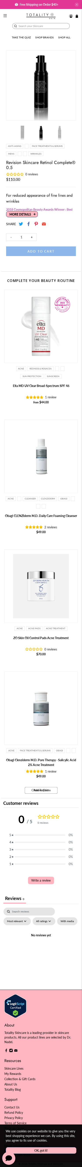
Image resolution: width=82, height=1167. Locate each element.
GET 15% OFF (21, 594)
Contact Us (11, 1107)
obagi (63, 498)
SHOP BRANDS (44, 37)
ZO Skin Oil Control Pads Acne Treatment (41, 638)
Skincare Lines (13, 1068)
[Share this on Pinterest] (36, 224)
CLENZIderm (48, 498)
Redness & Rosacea (41, 368)
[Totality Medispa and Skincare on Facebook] (6, 1051)
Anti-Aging (14, 146)
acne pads (34, 628)
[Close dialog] (77, 564)
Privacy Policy (13, 1118)
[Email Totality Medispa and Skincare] (16, 1051)
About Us (10, 1084)
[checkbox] (67, 921)
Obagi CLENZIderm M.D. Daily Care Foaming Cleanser (41, 516)
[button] (41, 835)
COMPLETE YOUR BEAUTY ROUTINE (41, 280)
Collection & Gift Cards (19, 1079)
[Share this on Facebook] (28, 224)
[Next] (68, 85)
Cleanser (30, 498)
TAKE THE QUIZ (21, 37)
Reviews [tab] (14, 898)
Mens (11, 153)
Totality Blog (12, 1089)
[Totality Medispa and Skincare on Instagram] (11, 1051)
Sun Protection (32, 376)
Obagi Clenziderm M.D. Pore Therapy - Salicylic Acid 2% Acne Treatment (41, 762)
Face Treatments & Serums (47, 146)
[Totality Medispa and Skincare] (41, 16)
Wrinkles (35, 153)
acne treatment (55, 628)
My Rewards (12, 1074)
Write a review (41, 880)
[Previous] (13, 85)
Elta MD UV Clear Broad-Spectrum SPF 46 (41, 386)
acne (20, 628)
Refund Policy (13, 1112)
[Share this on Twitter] (21, 224)
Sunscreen (53, 376)
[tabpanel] (41, 945)
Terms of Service (15, 1123)
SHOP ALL (64, 37)
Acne (21, 368)
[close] (77, 4)
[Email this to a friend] (44, 224)
